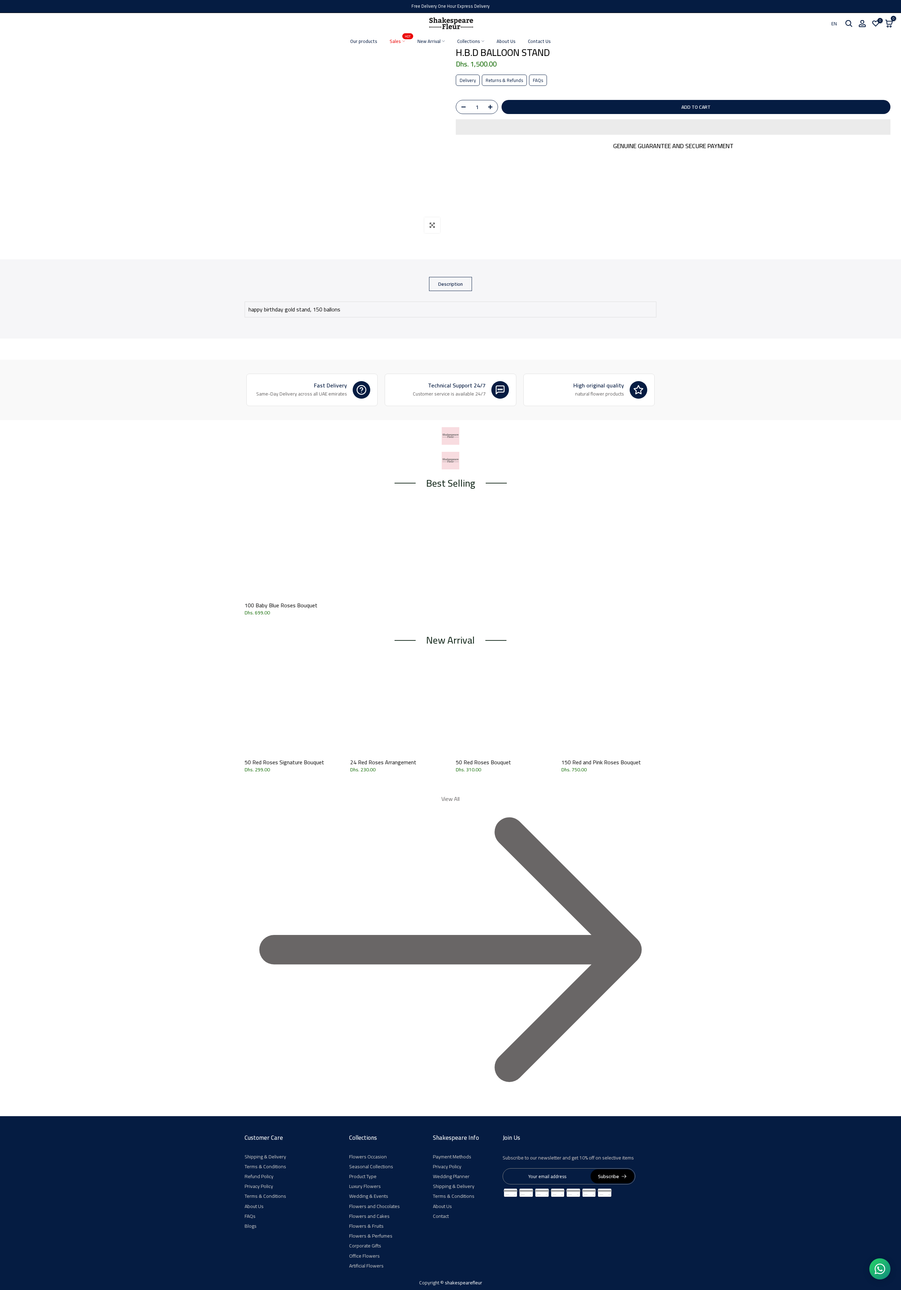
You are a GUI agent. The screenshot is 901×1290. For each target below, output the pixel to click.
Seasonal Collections (371, 1166)
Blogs (251, 1226)
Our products (363, 41)
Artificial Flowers (366, 1265)
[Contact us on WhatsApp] (879, 1268)
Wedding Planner (451, 1176)
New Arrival (429, 41)
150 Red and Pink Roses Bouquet (601, 762)
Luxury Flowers (365, 1186)
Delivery (468, 80)
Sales (400, 41)
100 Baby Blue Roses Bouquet (281, 605)
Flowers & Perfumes (370, 1235)
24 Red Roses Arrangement (383, 762)
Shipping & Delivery (265, 1156)
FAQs (538, 80)
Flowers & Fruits (366, 1226)
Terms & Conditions (265, 1166)
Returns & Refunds (504, 80)
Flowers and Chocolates (374, 1206)
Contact (441, 1216)
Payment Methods (452, 1156)
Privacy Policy (259, 1186)
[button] (673, 127)
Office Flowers (364, 1255)
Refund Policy (259, 1176)
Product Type (363, 1176)
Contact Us (539, 41)
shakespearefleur (463, 1282)
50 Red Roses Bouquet (483, 762)
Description (450, 284)
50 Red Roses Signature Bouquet (284, 762)
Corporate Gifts (365, 1245)
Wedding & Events (368, 1196)
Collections (468, 41)
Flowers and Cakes (369, 1216)
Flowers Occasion (368, 1156)
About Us (506, 41)
